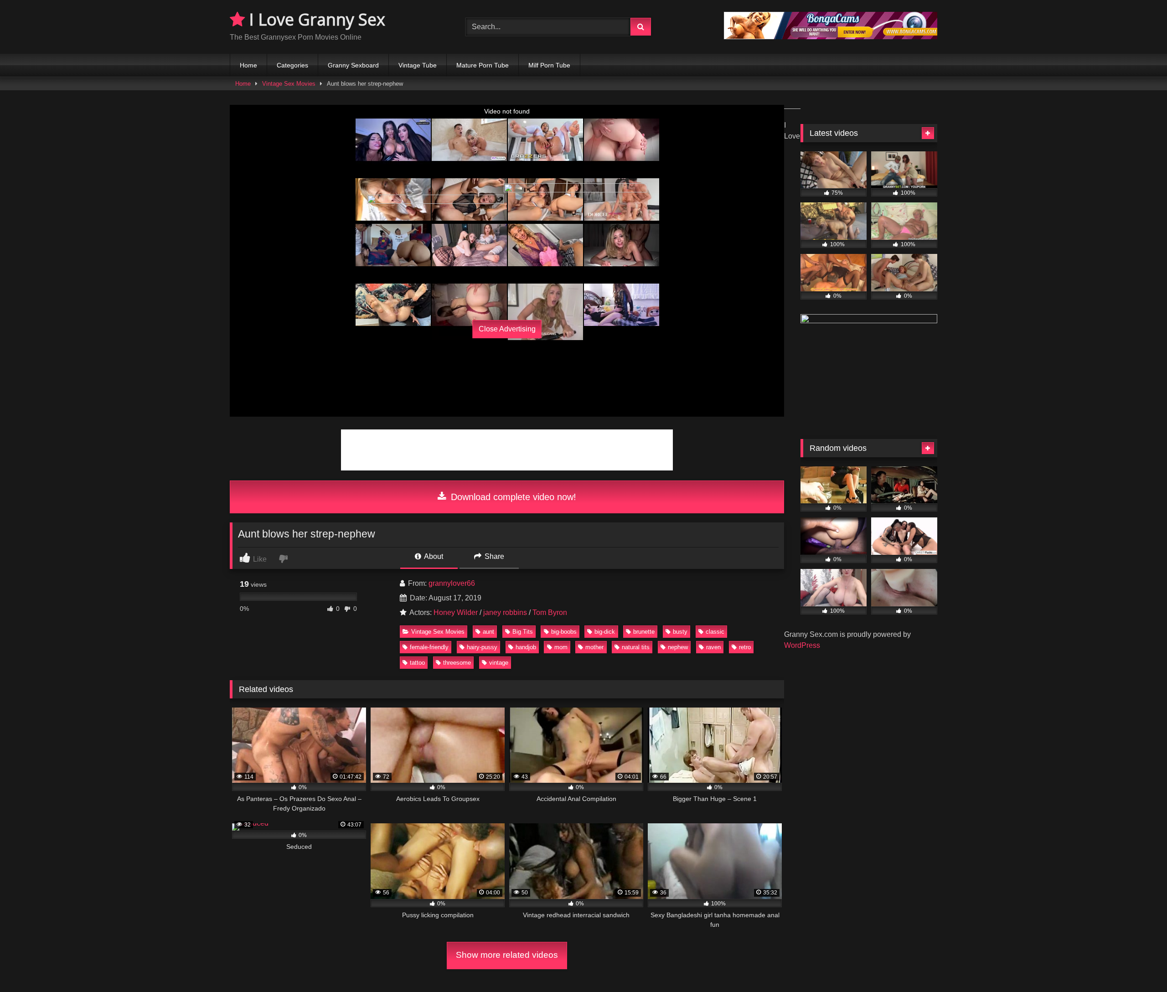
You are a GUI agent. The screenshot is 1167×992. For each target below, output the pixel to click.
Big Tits (522, 631)
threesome (457, 662)
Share (493, 556)
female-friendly (429, 647)
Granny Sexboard (353, 65)
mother (594, 647)
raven (713, 647)
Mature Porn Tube (482, 65)
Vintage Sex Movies (288, 83)
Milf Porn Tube (549, 65)
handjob (526, 647)
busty (680, 631)
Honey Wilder (456, 612)
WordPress (802, 645)
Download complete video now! (512, 497)
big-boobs (564, 631)
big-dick (604, 631)
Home (248, 65)
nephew (678, 647)
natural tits (636, 647)
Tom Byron (549, 612)
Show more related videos (507, 955)
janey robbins (505, 612)
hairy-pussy (482, 647)
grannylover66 (452, 583)
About (433, 556)
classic (715, 631)
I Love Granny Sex (315, 19)
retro (745, 647)
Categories (292, 65)
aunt (488, 631)
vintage (498, 662)
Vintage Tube (417, 65)
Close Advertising (507, 329)
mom (561, 647)
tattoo (417, 662)
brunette (644, 631)
